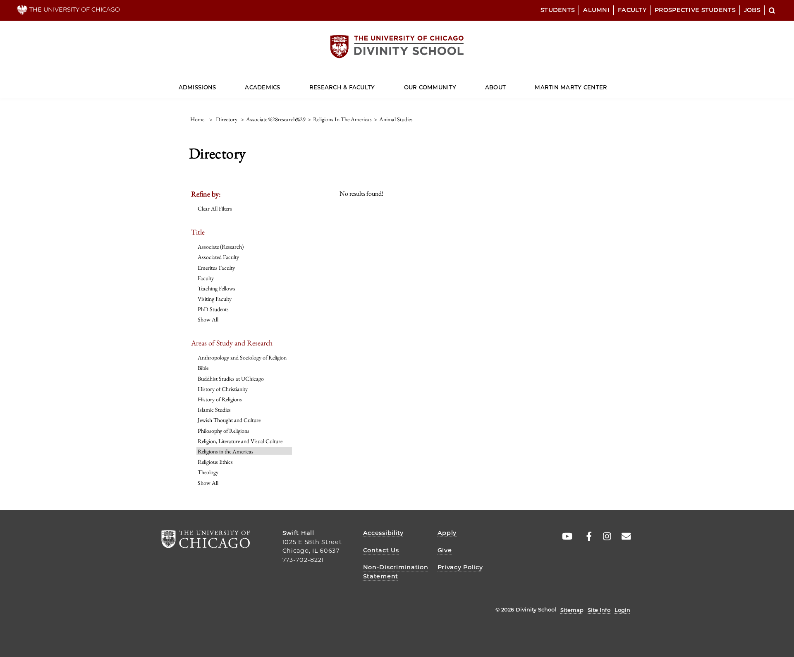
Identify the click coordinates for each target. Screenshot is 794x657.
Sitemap (572, 610)
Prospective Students (695, 10)
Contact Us (381, 550)
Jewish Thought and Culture (229, 420)
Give (445, 550)
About (495, 87)
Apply (447, 533)
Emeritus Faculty (216, 267)
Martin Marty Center (571, 87)
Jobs (752, 10)
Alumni (596, 10)
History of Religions (220, 399)
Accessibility (383, 533)
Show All (208, 319)
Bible (203, 368)
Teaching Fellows (216, 288)
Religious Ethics (215, 461)
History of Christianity (223, 389)
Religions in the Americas (226, 451)
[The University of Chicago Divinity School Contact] (624, 537)
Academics (262, 87)
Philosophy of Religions (223, 430)
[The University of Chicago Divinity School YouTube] (565, 537)
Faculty (632, 10)
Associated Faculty (218, 257)
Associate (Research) (221, 246)
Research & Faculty (342, 87)
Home (197, 119)
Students (557, 10)
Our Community (430, 87)
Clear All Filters (215, 208)
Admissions (197, 87)
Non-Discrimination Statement (395, 571)
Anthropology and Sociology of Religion (242, 357)
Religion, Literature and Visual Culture (240, 441)
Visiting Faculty (215, 298)
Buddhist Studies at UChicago (231, 378)
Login (622, 610)
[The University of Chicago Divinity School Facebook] (585, 537)
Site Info (599, 610)
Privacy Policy (460, 567)
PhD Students (213, 309)
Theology (208, 472)
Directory (226, 119)
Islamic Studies (214, 409)
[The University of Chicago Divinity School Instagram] (604, 537)
